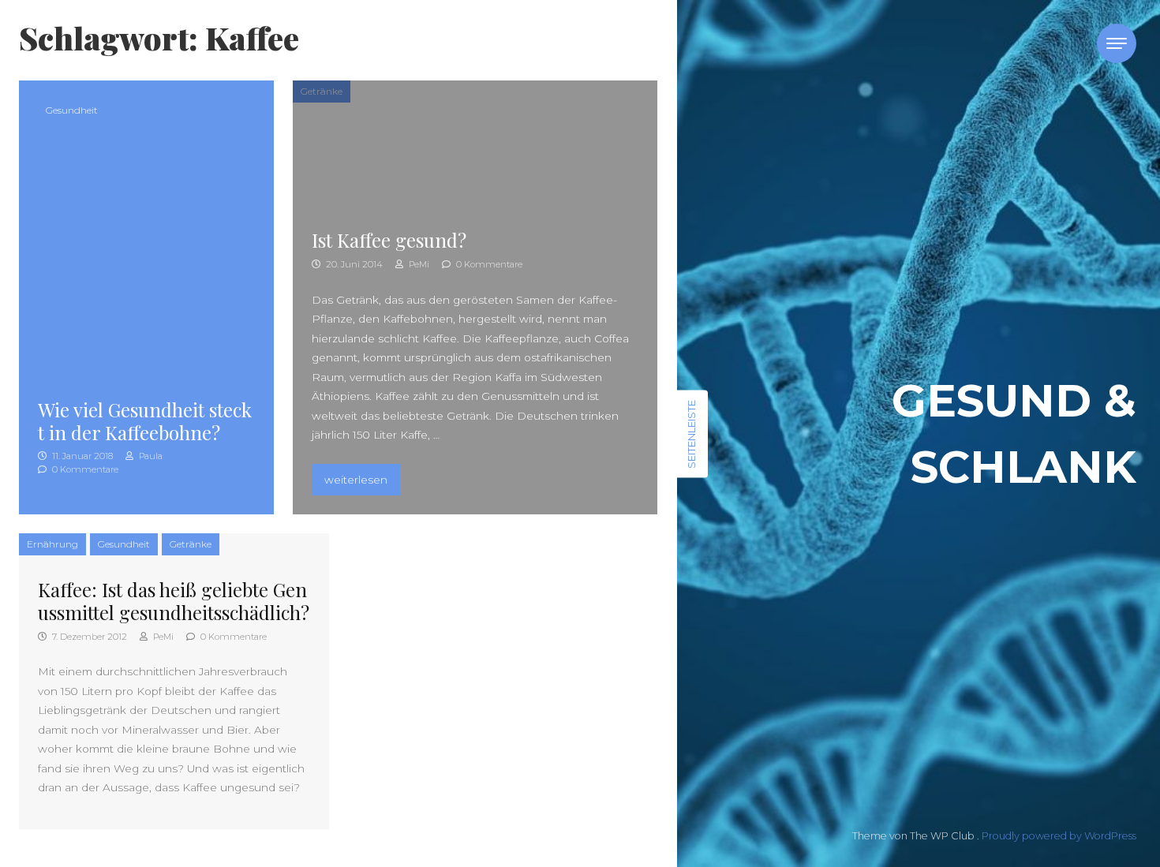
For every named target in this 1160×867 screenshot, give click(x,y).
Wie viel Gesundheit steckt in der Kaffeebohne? (145, 421)
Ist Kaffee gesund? (389, 239)
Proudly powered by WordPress (1059, 836)
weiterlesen (362, 479)
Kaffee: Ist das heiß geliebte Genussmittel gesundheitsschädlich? (173, 601)
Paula (150, 456)
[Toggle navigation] (1116, 43)
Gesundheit (72, 110)
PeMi (417, 264)
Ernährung (52, 544)
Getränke (321, 91)
